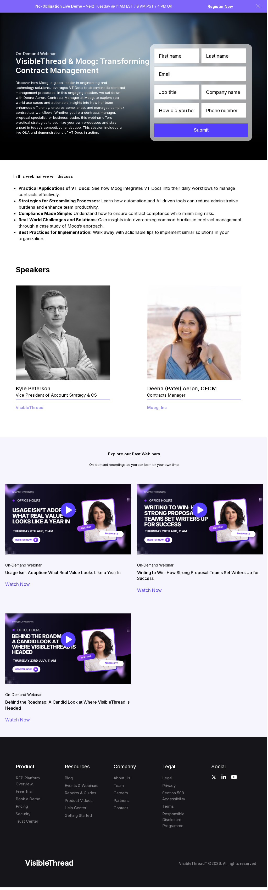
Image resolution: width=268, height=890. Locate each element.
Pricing (22, 806)
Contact (121, 807)
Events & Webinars (81, 785)
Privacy (169, 785)
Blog (69, 777)
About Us (122, 777)
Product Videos (79, 800)
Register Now (220, 6)
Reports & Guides (80, 792)
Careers (121, 792)
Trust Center (27, 821)
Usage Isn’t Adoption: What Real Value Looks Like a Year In (63, 572)
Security (23, 813)
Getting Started (78, 815)
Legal (167, 777)
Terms (168, 806)
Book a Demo (28, 798)
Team (119, 785)
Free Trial (24, 791)
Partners (121, 800)
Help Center (75, 807)
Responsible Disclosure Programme (173, 819)
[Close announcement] (258, 6)
